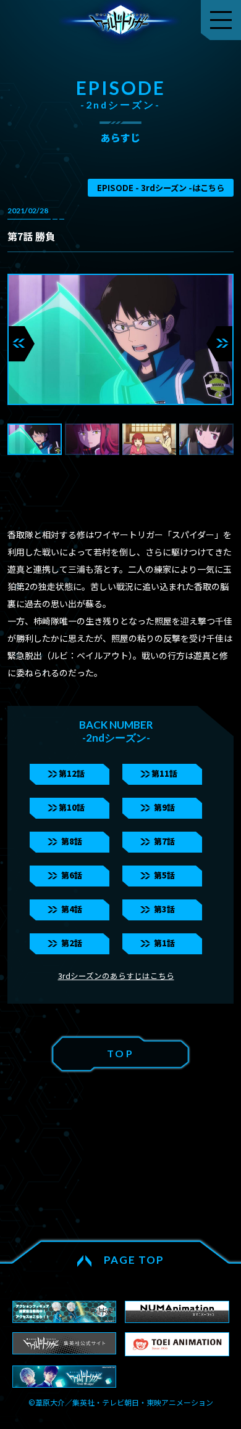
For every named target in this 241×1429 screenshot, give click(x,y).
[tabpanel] (121, 339)
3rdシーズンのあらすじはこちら (116, 975)
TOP (120, 1053)
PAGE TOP (134, 1259)
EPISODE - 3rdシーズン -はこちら (160, 188)
